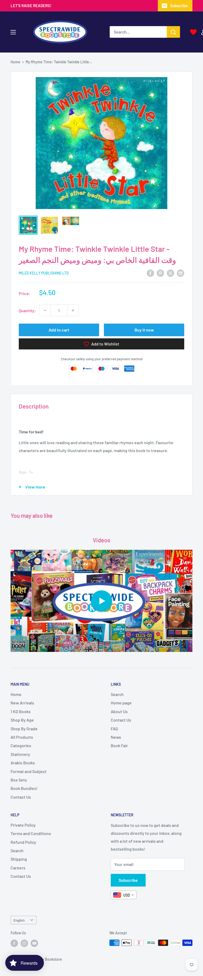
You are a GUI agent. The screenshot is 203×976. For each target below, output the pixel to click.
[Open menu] (13, 32)
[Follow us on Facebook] (14, 943)
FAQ (114, 728)
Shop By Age (22, 719)
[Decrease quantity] (44, 310)
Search (117, 694)
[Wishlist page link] (193, 32)
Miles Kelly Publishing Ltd (44, 273)
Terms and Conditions (31, 833)
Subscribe (179, 5)
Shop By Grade (24, 728)
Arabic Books (23, 762)
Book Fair (119, 745)
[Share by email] (180, 273)
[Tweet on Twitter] (170, 273)
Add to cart (59, 329)
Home (15, 62)
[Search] (173, 32)
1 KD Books (21, 711)
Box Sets (19, 779)
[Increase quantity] (73, 310)
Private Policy (23, 824)
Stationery (20, 754)
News (116, 737)
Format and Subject (29, 771)
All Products (22, 737)
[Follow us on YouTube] (34, 943)
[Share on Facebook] (150, 273)
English (19, 920)
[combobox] (124, 895)
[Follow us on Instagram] (24, 943)
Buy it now (144, 329)
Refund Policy (23, 842)
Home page (121, 702)
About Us (119, 711)
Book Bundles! (24, 788)
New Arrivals (22, 702)
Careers (18, 867)
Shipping (19, 858)
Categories (21, 745)
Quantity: (27, 310)
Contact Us (21, 796)
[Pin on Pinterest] (160, 273)
